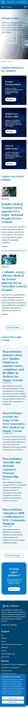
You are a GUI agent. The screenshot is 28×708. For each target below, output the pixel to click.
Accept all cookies (13, 698)
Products (5, 631)
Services (5, 661)
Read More (9, 99)
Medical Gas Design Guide (11, 115)
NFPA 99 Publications (11, 147)
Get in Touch (13, 589)
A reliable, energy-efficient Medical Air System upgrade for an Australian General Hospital (13, 281)
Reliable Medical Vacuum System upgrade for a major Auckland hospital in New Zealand (12, 213)
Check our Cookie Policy (14, 694)
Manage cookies (13, 702)
